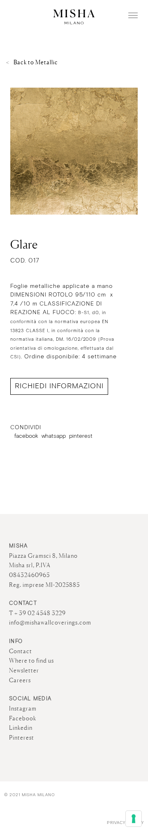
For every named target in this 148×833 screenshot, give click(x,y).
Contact (20, 651)
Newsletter (24, 670)
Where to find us (31, 660)
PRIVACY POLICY (125, 823)
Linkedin (20, 727)
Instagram (23, 708)
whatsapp (54, 436)
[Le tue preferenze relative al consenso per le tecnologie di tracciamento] (133, 818)
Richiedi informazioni (59, 386)
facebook (26, 436)
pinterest (80, 436)
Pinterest (21, 737)
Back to (36, 62)
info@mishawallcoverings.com (50, 622)
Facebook (22, 718)
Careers (20, 680)
